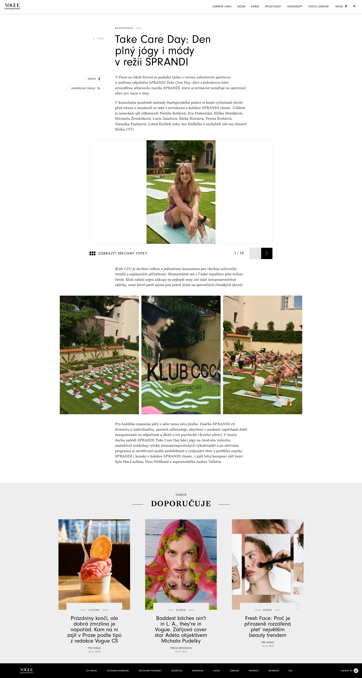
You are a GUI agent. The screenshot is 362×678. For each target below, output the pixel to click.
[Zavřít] (358, 674)
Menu (339, 6)
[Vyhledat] (354, 6)
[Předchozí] (255, 253)
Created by (346, 670)
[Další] (266, 253)
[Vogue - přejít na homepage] (12, 6)
